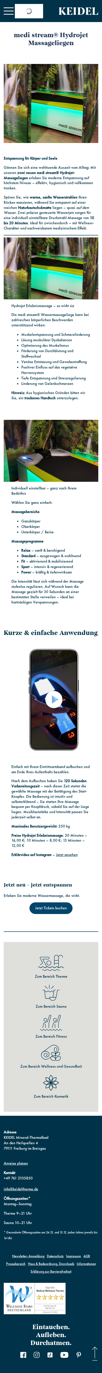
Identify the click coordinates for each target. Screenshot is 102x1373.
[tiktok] (50, 1355)
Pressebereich (16, 1263)
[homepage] (78, 11)
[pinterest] (78, 1355)
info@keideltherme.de (21, 1189)
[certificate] (35, 1299)
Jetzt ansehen (67, 854)
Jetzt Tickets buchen (51, 908)
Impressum (73, 1256)
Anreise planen (16, 1163)
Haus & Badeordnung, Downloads (51, 1263)
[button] (9, 11)
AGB (86, 1256)
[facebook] (23, 1355)
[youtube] (64, 1355)
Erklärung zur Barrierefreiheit (51, 1271)
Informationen (86, 1263)
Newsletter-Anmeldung (28, 1256)
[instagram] (36, 1355)
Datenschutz (55, 1256)
